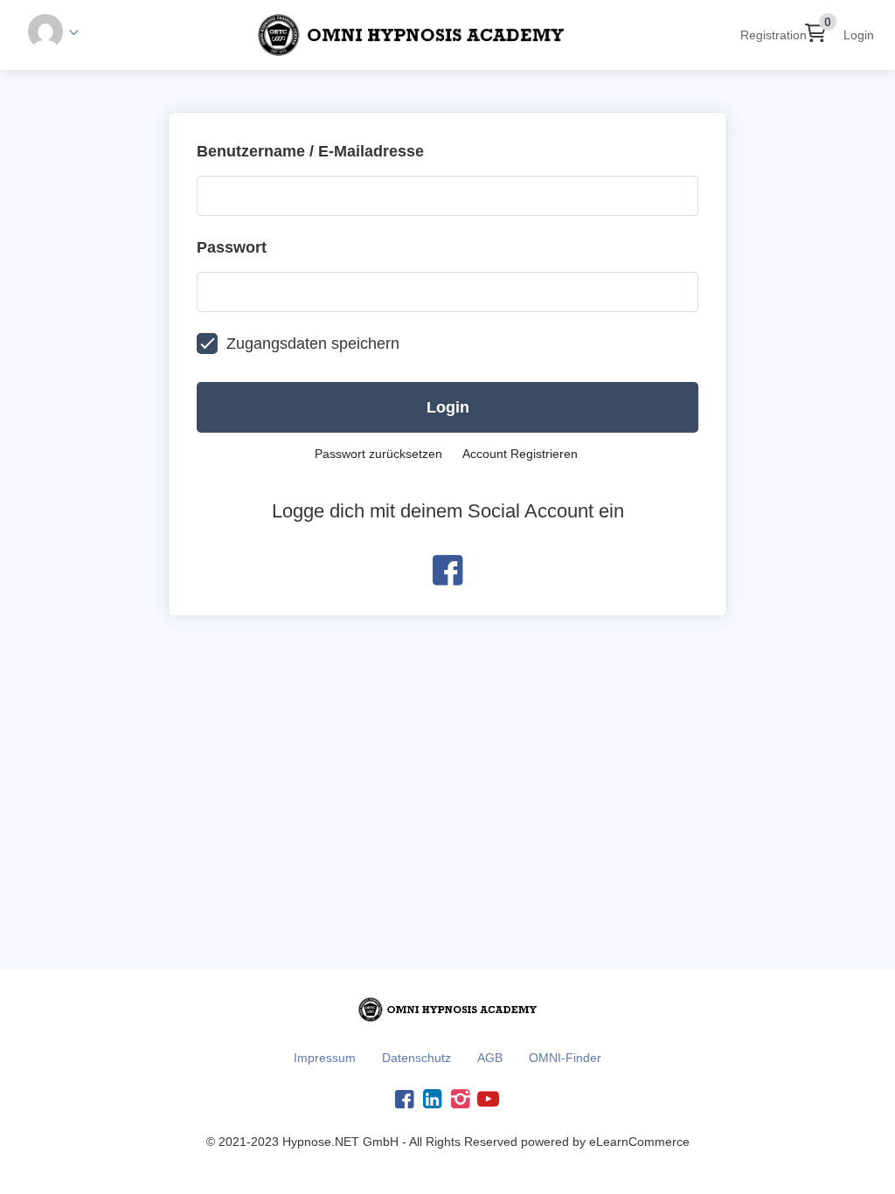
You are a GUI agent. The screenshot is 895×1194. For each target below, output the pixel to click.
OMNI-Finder (565, 1058)
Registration (773, 35)
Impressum (325, 1058)
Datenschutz (416, 1058)
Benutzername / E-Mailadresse (310, 151)
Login (858, 35)
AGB (490, 1058)
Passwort (232, 247)
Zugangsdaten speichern (312, 343)
